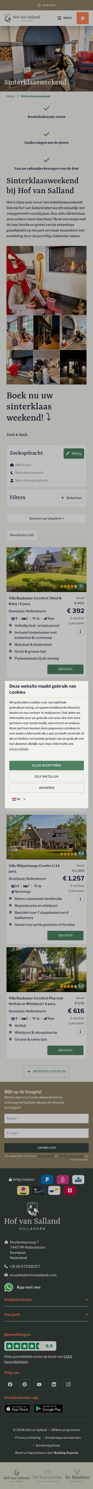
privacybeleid (18, 749)
